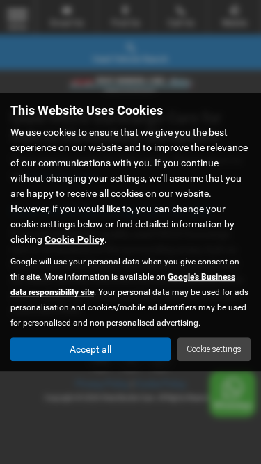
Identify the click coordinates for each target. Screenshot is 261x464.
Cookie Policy (74, 239)
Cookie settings (214, 349)
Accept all (90, 349)
